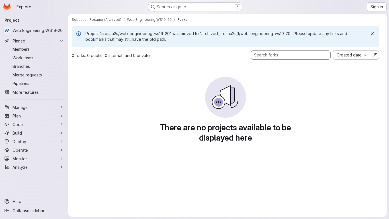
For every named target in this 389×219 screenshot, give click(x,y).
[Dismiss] (372, 33)
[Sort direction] (374, 55)
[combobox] (351, 55)
